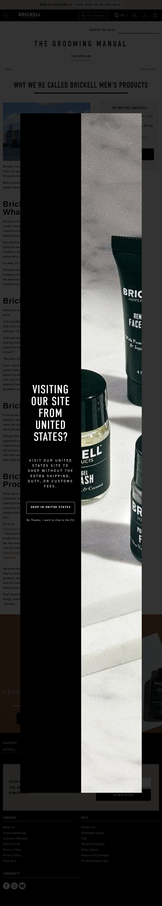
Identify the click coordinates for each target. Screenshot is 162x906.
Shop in (51, 507)
